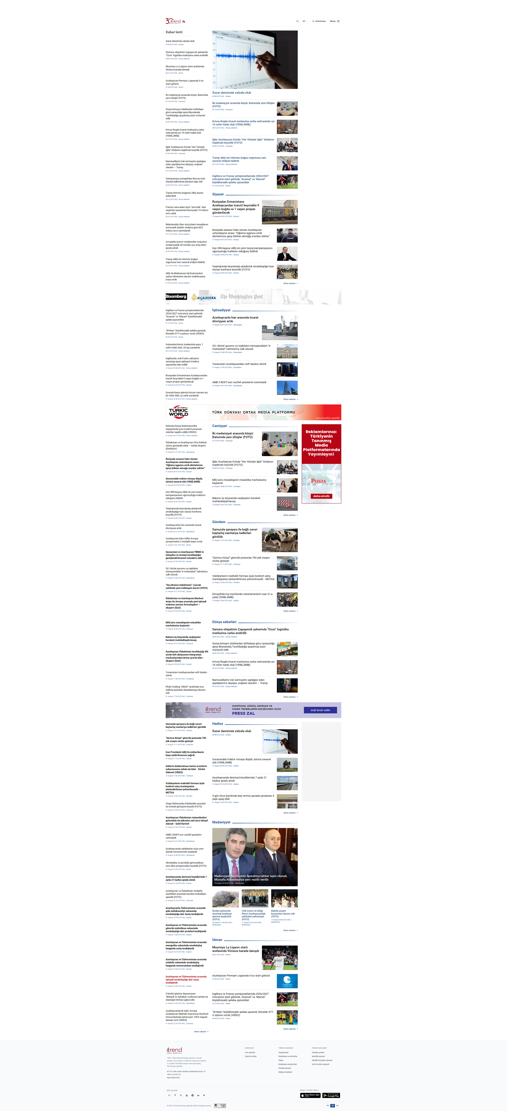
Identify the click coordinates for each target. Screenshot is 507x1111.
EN (328, 1106)
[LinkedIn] (198, 1095)
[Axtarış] (297, 21)
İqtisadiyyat (221, 310)
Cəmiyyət (219, 426)
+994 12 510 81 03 (173, 1074)
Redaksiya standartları (287, 1064)
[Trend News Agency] (174, 1050)
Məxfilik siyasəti (318, 1056)
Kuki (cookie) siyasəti (320, 1064)
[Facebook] (175, 1095)
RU (337, 1106)
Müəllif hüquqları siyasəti (322, 1060)
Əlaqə (280, 1060)
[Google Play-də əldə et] (331, 1095)
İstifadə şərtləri (318, 1052)
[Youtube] (186, 1095)
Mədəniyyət (221, 822)
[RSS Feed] (204, 1095)
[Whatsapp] (169, 1095)
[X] (181, 1095)
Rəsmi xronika (251, 1056)
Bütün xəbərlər (290, 283)
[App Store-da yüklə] (310, 1095)
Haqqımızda (283, 1052)
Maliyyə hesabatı (285, 1072)
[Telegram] (192, 1095)
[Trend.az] (175, 21)
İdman (217, 940)
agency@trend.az (173, 1077)
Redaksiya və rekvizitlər (287, 1056)
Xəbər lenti (174, 32)
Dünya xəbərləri (224, 622)
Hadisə (217, 724)
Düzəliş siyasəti (284, 1068)
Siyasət (218, 194)
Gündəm (219, 522)
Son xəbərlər (250, 1052)
